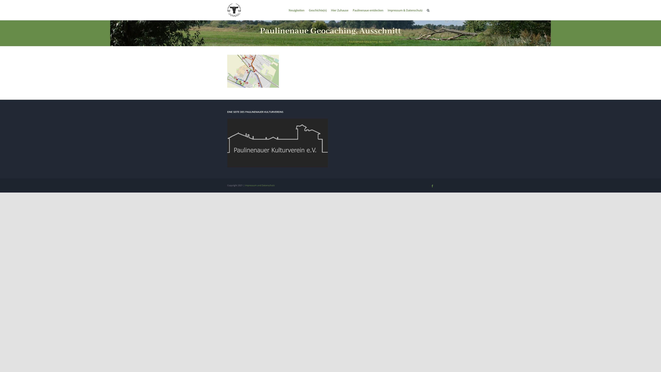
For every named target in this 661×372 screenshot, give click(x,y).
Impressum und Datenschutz (260, 185)
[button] (428, 10)
